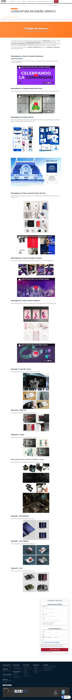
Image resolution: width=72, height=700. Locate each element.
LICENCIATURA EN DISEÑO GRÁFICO (38, 5)
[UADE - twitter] (3, 685)
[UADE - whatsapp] (9, 685)
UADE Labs (25, 670)
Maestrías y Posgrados (32, 1)
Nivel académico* (44, 606)
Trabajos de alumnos (52, 5)
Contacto (56, 1)
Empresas (35, 672)
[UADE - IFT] (5, 692)
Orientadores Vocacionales (38, 670)
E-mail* (43, 639)
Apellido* (43, 634)
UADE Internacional (45, 1)
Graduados (36, 671)
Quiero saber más (55, 649)
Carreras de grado (16, 672)
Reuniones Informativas (17, 668)
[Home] (3, 2)
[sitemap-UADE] (57, 692)
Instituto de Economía (47, 669)
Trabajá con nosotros (27, 676)
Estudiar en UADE (16, 664)
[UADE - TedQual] (12, 692)
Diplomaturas (15, 673)
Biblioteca (25, 669)
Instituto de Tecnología (48, 670)
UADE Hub (25, 672)
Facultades (24, 1)
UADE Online (39, 1)
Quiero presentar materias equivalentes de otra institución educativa (53, 646)
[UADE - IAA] (20, 692)
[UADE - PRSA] (25, 692)
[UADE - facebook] (11, 685)
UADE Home (13, 5)
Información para (36, 664)
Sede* (43, 610)
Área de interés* (44, 614)
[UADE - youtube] (6, 685)
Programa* (43, 618)
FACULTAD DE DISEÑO (23, 5)
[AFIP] (65, 691)
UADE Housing (26, 675)
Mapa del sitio (56, 694)
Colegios (35, 669)
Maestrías (15, 674)
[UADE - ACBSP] (8, 692)
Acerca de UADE (13, 1)
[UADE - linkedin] (8, 685)
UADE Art (25, 671)
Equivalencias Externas (17, 669)
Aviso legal (63, 694)
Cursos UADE (51, 1)
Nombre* (43, 631)
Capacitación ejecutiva (17, 677)
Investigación (45, 664)
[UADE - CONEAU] (16, 692)
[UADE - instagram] (5, 685)
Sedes (19, 1)
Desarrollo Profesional (27, 668)
